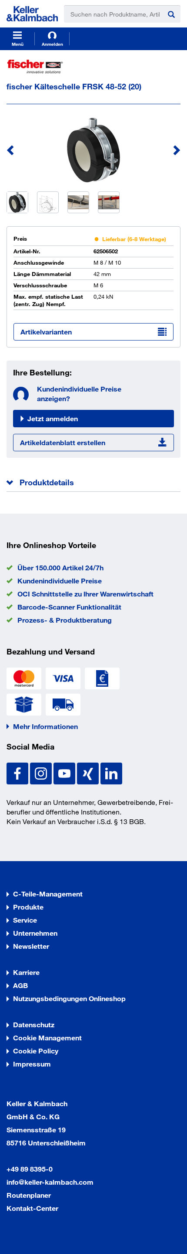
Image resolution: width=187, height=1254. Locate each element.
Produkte (28, 907)
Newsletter (31, 946)
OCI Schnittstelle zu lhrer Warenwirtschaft (85, 594)
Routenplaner (29, 1195)
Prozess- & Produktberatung (64, 620)
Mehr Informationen (45, 726)
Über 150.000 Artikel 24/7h (60, 567)
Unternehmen (35, 933)
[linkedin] (111, 772)
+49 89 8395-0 (30, 1169)
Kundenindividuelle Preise (59, 580)
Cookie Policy (35, 1050)
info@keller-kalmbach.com (50, 1182)
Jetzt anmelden (52, 418)
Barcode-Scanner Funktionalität (69, 607)
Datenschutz (33, 1024)
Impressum (32, 1064)
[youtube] (65, 772)
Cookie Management (47, 1037)
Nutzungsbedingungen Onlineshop (69, 998)
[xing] (88, 772)
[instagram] (41, 772)
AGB (20, 985)
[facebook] (18, 772)
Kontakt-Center (32, 1208)
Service (25, 920)
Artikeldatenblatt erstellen (62, 442)
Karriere (26, 972)
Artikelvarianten (46, 331)
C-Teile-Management (48, 893)
